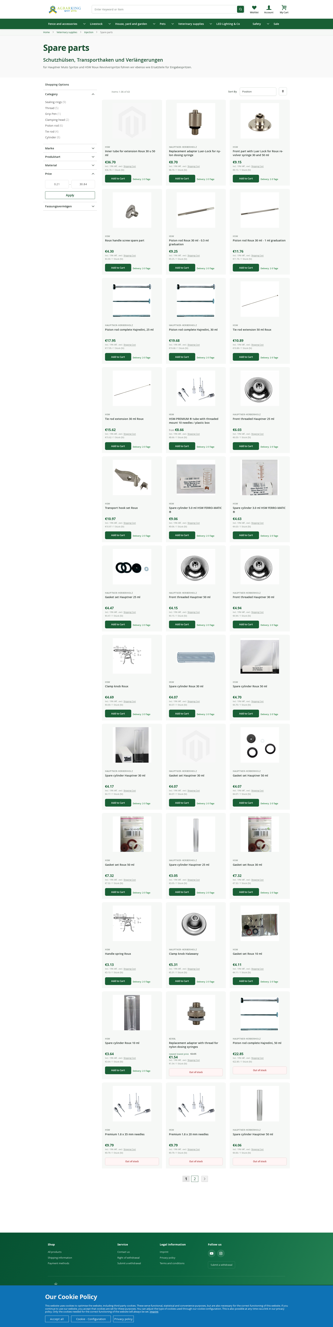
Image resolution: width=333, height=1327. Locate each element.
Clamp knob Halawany (183, 954)
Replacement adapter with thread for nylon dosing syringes (193, 1045)
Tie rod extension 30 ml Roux (124, 419)
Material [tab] (51, 165)
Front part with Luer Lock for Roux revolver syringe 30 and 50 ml (258, 153)
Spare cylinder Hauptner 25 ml (189, 864)
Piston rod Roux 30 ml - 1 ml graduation (259, 240)
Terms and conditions (172, 1263)
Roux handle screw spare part (124, 240)
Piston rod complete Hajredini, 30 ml (193, 329)
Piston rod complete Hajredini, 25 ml (129, 329)
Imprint (164, 1252)
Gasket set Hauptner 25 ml (122, 597)
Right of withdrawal (128, 1257)
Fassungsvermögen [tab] (58, 206)
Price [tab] (48, 174)
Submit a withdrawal (129, 1263)
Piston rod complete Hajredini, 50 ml (257, 1043)
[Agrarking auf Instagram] (221, 1253)
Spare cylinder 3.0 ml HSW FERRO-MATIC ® (259, 509)
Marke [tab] (49, 148)
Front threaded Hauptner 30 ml (253, 597)
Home (46, 32)
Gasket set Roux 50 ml (119, 864)
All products (54, 1252)
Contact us (123, 1252)
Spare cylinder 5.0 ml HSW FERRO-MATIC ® (195, 509)
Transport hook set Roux (121, 508)
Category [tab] (51, 94)
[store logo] (65, 9)
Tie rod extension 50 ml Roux (252, 329)
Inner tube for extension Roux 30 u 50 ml (130, 153)
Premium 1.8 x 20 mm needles (189, 1134)
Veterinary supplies (67, 32)
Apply (70, 195)
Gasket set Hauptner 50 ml (250, 775)
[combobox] (168, 9)
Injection (89, 32)
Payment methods (58, 1263)
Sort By (232, 91)
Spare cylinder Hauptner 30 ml (125, 775)
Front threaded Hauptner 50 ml (189, 597)
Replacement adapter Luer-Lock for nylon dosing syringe (195, 153)
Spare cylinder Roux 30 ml (186, 686)
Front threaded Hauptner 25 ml (253, 419)
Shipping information (60, 1257)
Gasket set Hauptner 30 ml (186, 775)
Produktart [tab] (52, 157)
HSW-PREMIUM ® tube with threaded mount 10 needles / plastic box (193, 420)
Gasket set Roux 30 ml (247, 864)
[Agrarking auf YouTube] (211, 1253)
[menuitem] (66, 24)
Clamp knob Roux (116, 686)
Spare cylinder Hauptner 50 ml (253, 1134)
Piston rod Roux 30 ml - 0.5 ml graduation (189, 242)
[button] (156, 106)
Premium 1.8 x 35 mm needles (125, 1134)
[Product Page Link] (132, 121)
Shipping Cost (130, 166)
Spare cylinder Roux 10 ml (122, 1043)
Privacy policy (167, 1257)
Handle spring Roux (118, 954)
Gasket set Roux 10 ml (247, 954)
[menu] (166, 24)
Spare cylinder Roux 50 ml (250, 686)
